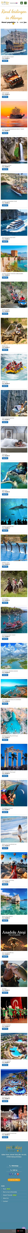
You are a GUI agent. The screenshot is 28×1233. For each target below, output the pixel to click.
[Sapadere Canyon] (14, 150)
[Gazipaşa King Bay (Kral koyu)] (14, 721)
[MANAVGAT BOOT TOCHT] (14, 620)
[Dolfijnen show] (14, 548)
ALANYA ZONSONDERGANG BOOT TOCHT (13, 129)
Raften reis (5, 382)
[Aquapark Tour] (14, 1082)
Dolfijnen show (5, 562)
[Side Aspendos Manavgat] (14, 757)
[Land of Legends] (14, 1046)
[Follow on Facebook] (10, 1174)
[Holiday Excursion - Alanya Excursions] (5, 3)
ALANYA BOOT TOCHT (8, 56)
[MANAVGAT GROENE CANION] (14, 656)
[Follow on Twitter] (15, 1174)
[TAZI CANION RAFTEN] (14, 403)
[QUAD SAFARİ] (14, 295)
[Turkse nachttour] (14, 1010)
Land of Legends (6, 1061)
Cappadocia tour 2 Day (8, 880)
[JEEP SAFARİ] (14, 78)
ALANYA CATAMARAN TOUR (9, 201)
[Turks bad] (14, 439)
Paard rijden (5, 598)
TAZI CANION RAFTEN (8, 418)
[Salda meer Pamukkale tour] (14, 829)
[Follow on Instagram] (13, 1174)
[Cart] (21, 3)
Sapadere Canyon (6, 165)
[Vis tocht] (14, 974)
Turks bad (4, 454)
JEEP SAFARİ (5, 93)
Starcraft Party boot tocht (8, 237)
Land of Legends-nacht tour (9, 1133)
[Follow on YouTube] (18, 1174)
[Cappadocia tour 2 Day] (14, 865)
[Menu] (25, 3)
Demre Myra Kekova (7, 916)
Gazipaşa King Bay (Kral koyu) (10, 735)
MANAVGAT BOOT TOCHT (8, 635)
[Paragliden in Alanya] (14, 793)
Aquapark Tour (6, 1097)
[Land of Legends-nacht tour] (14, 1118)
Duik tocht (4, 490)
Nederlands (13, 3)
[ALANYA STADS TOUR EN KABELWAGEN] (14, 258)
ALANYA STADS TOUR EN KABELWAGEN (12, 273)
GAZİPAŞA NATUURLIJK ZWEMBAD (11, 699)
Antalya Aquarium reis (8, 526)
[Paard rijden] (14, 584)
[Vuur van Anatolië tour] (14, 937)
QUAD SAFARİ (5, 309)
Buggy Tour (5, 345)
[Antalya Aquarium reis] (14, 511)
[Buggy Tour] (14, 331)
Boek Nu (5, 60)
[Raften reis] (14, 367)
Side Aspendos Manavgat (8, 772)
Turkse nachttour (6, 1024)
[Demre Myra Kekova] (14, 901)
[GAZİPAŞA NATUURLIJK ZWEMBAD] (14, 688)
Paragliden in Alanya (7, 808)
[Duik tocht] (14, 475)
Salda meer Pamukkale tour (9, 844)
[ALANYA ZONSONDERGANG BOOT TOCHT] (14, 114)
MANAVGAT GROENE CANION (10, 671)
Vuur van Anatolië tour (8, 952)
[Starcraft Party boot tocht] (14, 222)
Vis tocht (4, 988)
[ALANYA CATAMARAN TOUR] (14, 186)
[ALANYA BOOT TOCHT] (14, 42)
